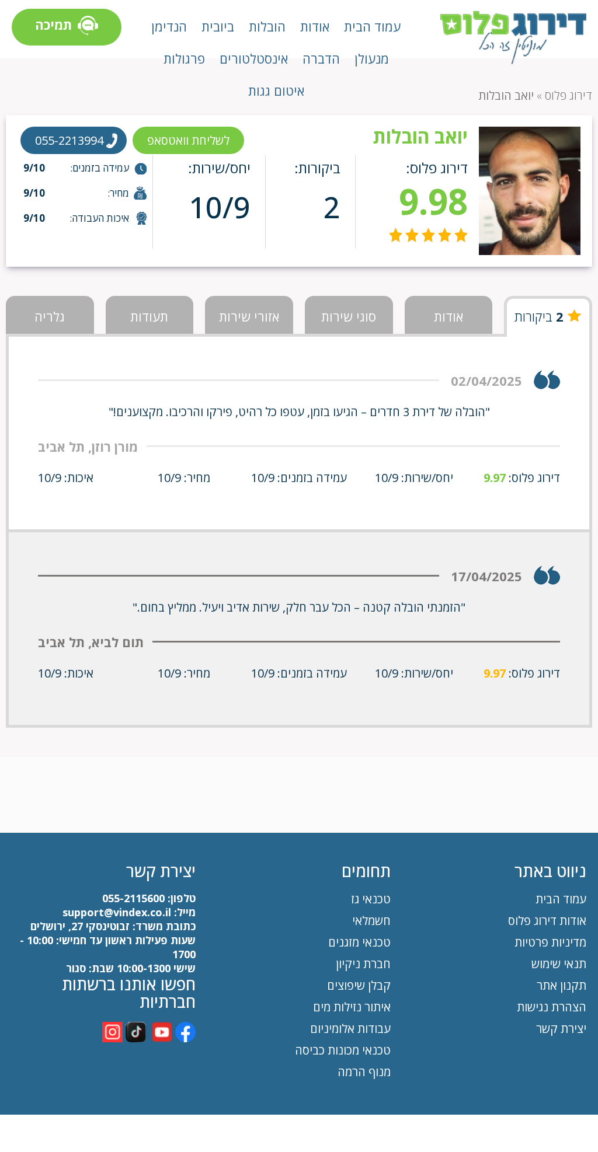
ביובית (217, 26)
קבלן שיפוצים (359, 985)
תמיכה (53, 24)
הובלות (267, 26)
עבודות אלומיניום (350, 1028)
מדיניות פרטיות (550, 942)
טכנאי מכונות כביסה (343, 1050)
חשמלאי (371, 920)
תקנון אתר (560, 985)
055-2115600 (133, 898)
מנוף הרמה (364, 1072)
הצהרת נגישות (551, 1007)
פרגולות (184, 58)
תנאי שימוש (558, 964)
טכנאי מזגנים (359, 942)
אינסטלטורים (254, 58)
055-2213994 (69, 140)
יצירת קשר (561, 1028)
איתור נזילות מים (352, 1007)
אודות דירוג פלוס (547, 920)
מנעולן (371, 58)
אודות (314, 26)
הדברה (321, 58)
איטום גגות (276, 90)
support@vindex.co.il (115, 912)
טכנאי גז (371, 899)
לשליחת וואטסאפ (188, 140)
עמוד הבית (372, 26)
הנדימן (169, 26)
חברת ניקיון (363, 964)
